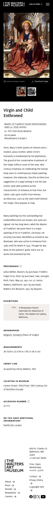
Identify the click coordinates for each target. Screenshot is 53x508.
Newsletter (11, 492)
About (8, 481)
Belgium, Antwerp (13, 334)
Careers (9, 496)
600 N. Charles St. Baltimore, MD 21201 (38, 451)
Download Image (41, 81)
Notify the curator (13, 425)
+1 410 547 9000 (37, 458)
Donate (9, 489)
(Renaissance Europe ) (15, 138)
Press (8, 485)
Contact (33, 476)
